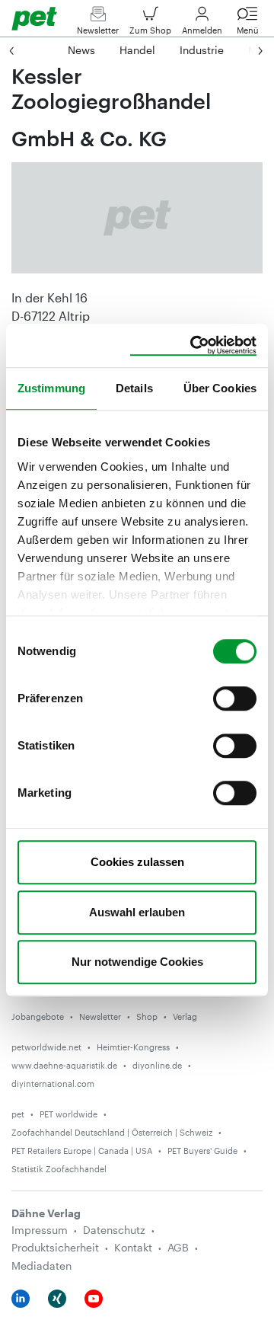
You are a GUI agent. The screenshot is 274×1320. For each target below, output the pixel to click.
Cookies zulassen (137, 861)
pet (17, 1114)
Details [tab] (134, 388)
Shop (147, 1016)
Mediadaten (41, 1265)
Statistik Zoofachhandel (59, 1169)
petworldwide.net (46, 1047)
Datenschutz (114, 1229)
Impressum (39, 1229)
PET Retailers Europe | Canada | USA (81, 1150)
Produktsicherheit (55, 1247)
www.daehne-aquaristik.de (64, 1065)
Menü (248, 30)
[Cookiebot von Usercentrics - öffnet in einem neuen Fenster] (193, 345)
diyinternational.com (52, 1083)
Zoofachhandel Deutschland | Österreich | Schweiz (111, 1132)
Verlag (185, 1016)
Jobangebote (37, 1016)
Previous (26, 50)
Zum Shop (150, 30)
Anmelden (202, 30)
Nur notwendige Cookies (137, 961)
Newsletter (98, 30)
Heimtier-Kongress (133, 1047)
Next (245, 50)
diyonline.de (157, 1065)
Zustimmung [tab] (51, 388)
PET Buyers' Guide (202, 1150)
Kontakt (133, 1247)
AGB (178, 1247)
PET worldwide (68, 1114)
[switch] (234, 698)
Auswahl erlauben (137, 912)
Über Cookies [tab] (219, 388)
